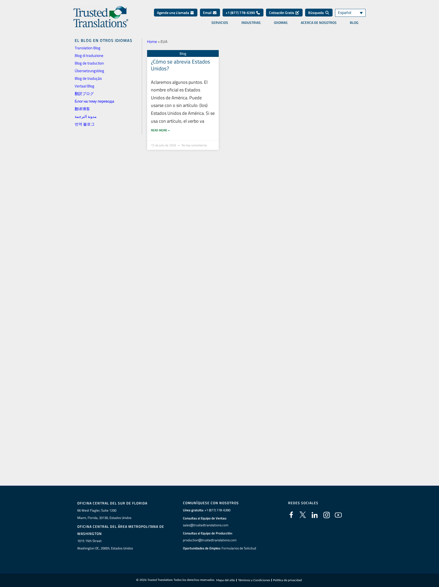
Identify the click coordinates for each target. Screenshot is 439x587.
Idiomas (281, 22)
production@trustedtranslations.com (210, 540)
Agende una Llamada (173, 12)
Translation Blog (87, 48)
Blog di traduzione (89, 55)
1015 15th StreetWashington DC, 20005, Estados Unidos (105, 544)
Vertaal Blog (84, 86)
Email (207, 12)
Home (152, 41)
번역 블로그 (85, 124)
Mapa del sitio (225, 580)
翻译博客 (82, 109)
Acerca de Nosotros (319, 22)
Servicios (219, 22)
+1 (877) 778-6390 (241, 12)
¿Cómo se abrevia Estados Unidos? (180, 64)
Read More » (160, 130)
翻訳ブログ (84, 94)
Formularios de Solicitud (239, 548)
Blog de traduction (89, 63)
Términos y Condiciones (254, 580)
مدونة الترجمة (86, 116)
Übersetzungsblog (89, 71)
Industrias (251, 22)
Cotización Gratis (282, 12)
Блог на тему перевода (94, 101)
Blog (354, 22)
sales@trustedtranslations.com (205, 525)
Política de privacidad (287, 580)
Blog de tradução (88, 78)
